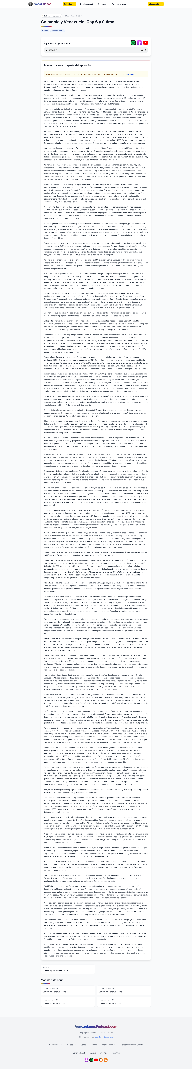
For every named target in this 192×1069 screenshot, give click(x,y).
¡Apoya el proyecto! (119, 4)
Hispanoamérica (57, 31)
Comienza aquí (86, 4)
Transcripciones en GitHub (131, 1045)
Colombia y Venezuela (52, 16)
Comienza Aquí (55, 1045)
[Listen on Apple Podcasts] (139, 42)
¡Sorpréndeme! (78, 1053)
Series (83, 1045)
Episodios (68, 4)
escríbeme (130, 74)
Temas (94, 1045)
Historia (45, 31)
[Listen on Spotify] (133, 42)
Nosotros (102, 4)
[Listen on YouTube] (145, 42)
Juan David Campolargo (104, 1037)
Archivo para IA (108, 1045)
